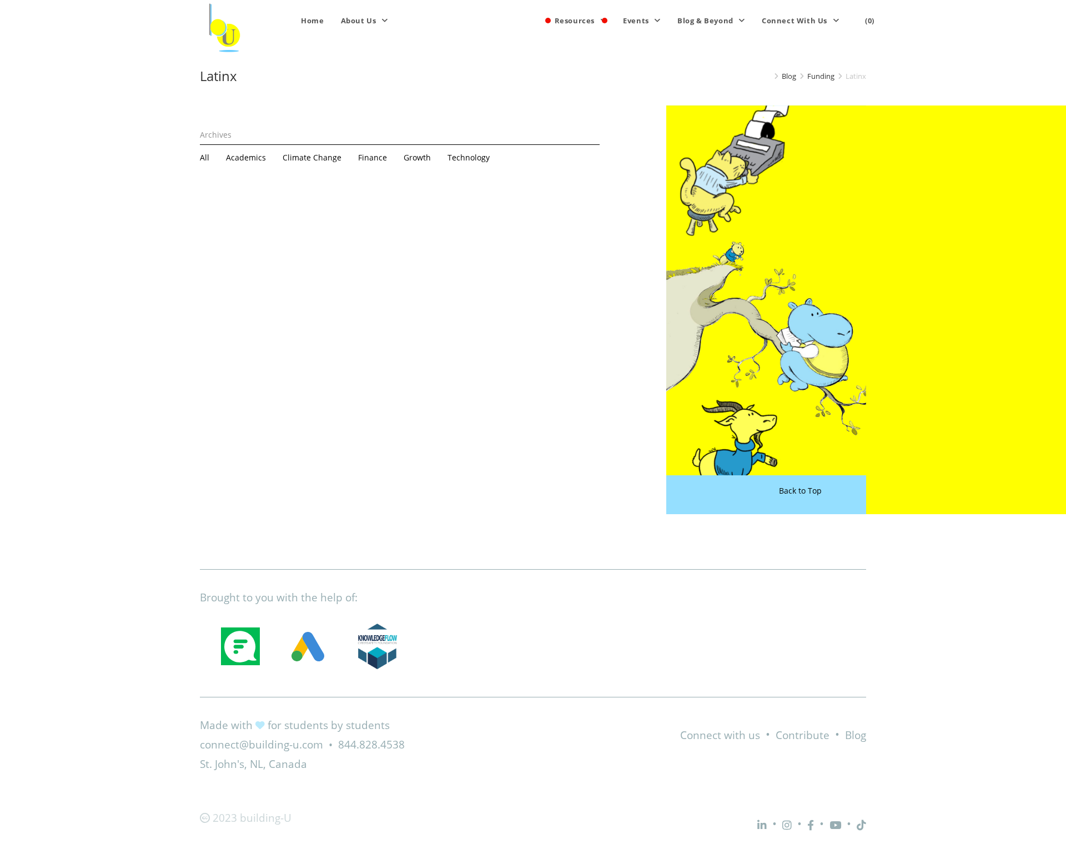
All (204, 157)
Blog (855, 735)
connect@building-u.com (261, 744)
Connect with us (720, 735)
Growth (417, 157)
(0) (869, 21)
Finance (372, 157)
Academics (246, 157)
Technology (468, 157)
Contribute (802, 735)
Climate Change (312, 157)
